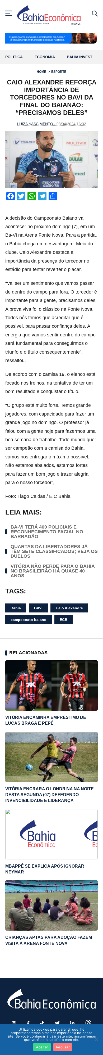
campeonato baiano (28, 619)
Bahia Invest (79, 57)
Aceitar (42, 1047)
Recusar (63, 1047)
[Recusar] (96, 1039)
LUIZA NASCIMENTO (35, 124)
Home (41, 72)
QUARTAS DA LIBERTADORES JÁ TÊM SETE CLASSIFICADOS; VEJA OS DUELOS (54, 551)
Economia (45, 57)
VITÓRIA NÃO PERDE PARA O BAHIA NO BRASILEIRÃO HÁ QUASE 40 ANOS (53, 571)
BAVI (38, 608)
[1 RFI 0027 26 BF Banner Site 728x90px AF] (51, 38)
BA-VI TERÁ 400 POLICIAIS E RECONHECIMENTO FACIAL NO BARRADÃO (47, 532)
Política (14, 57)
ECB (63, 619)
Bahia (16, 608)
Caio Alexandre (69, 608)
